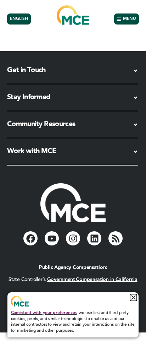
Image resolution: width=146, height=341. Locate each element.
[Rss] (115, 238)
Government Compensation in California (92, 279)
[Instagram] (73, 238)
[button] (133, 297)
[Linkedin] (94, 238)
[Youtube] (52, 238)
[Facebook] (30, 238)
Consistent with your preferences (44, 313)
